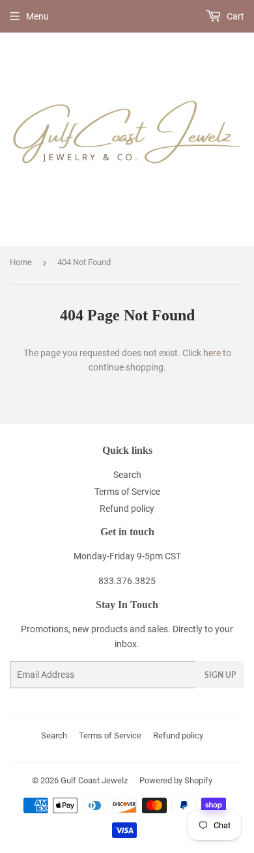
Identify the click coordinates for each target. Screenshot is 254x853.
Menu (37, 16)
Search (127, 474)
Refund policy (127, 508)
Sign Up (220, 675)
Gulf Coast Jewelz (94, 780)
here (212, 353)
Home (21, 262)
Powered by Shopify (175, 780)
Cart (234, 16)
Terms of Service (127, 491)
